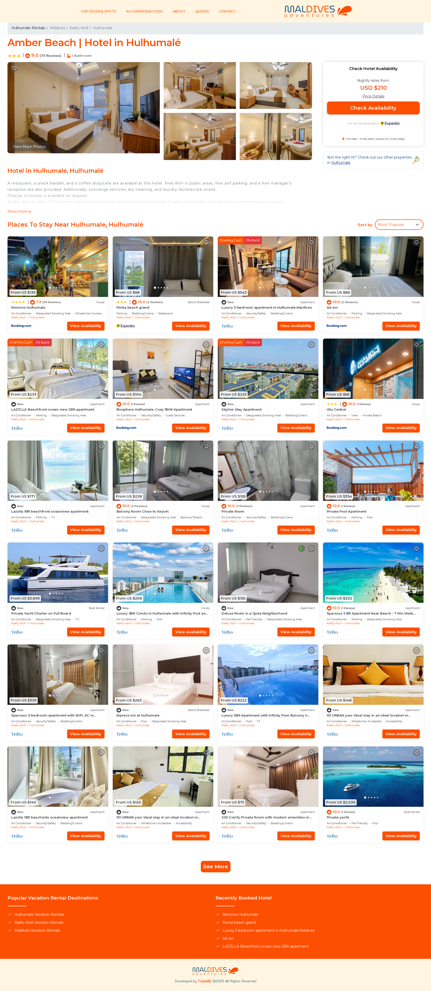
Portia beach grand (132, 307)
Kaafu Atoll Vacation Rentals (38, 922)
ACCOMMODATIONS (144, 11)
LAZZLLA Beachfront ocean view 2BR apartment (52, 409)
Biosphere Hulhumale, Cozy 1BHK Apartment (154, 409)
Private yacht (338, 817)
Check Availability (373, 108)
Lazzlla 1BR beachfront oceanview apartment (50, 511)
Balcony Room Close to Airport (142, 511)
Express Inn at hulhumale (138, 715)
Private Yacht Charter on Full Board (41, 613)
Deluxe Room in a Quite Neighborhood (254, 613)
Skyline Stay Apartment (241, 409)
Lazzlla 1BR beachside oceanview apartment (49, 817)
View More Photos (29, 146)
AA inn (332, 307)
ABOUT (179, 11)
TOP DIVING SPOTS (98, 11)
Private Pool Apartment (346, 511)
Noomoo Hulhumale (28, 307)
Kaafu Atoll (79, 28)
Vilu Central (336, 409)
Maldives (57, 28)
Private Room (232, 511)
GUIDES (202, 11)
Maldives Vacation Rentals (37, 930)
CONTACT (227, 11)
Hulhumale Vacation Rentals (39, 914)
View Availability (85, 325)
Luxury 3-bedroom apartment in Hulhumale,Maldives (266, 307)
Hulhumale (102, 28)
